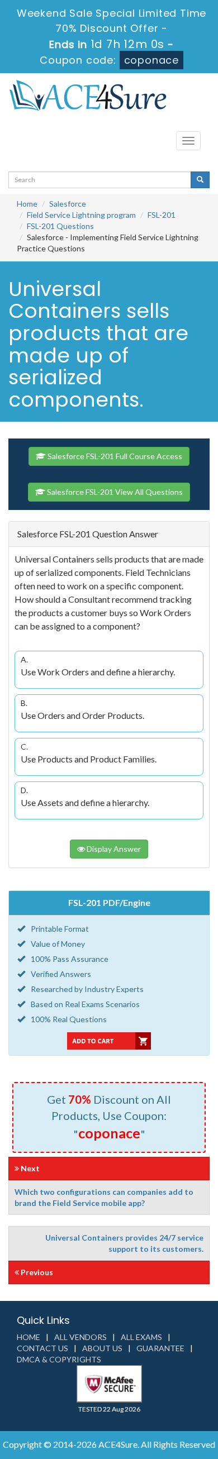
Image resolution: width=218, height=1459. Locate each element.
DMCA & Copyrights (59, 1359)
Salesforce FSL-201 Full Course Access (114, 456)
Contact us (42, 1348)
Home (27, 203)
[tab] (109, 534)
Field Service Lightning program (81, 215)
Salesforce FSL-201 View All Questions (114, 492)
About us (102, 1348)
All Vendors (80, 1337)
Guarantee (160, 1348)
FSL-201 (162, 215)
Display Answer (113, 849)
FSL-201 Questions (60, 226)
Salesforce (67, 203)
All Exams (141, 1337)
